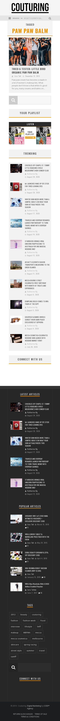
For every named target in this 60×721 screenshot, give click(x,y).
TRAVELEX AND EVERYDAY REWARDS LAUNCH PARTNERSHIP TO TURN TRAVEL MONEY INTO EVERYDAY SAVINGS (37, 224)
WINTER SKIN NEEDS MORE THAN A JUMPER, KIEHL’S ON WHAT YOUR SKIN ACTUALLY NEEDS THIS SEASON (37, 203)
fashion (14, 620)
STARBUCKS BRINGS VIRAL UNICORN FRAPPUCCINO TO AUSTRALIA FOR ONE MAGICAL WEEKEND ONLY (35, 245)
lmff (39, 626)
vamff (13, 656)
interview (15, 626)
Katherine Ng (32, 174)
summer (30, 650)
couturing (36, 614)
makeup (14, 632)
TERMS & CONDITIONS (30, 716)
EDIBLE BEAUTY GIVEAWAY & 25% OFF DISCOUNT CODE (36, 553)
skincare (15, 644)
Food (42, 620)
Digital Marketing (34, 706)
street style (16, 650)
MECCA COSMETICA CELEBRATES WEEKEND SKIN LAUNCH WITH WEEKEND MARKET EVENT (36, 338)
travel (42, 650)
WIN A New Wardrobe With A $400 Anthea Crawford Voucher (37, 585)
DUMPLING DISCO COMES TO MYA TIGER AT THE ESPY (36, 302)
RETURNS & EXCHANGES (23, 714)
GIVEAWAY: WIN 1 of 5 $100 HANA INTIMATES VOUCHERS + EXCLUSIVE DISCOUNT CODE (36, 518)
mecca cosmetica (19, 638)
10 (44, 577)
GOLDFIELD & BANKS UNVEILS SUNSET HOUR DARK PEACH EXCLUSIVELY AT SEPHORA (35, 320)
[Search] (50, 18)
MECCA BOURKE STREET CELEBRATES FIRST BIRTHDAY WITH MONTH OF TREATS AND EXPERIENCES (35, 284)
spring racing (30, 644)
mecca (38, 632)
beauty (24, 614)
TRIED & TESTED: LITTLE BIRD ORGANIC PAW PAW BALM (28, 70)
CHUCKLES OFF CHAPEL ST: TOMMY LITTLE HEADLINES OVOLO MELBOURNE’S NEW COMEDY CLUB (37, 168)
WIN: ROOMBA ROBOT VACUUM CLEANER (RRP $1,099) (36, 569)
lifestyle (28, 626)
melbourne (37, 638)
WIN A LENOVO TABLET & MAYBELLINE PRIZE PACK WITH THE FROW (37, 537)
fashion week (29, 620)
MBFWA (26, 632)
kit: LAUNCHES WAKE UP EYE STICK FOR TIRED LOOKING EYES (37, 184)
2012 (13, 614)
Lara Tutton (31, 590)
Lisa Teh (18, 76)
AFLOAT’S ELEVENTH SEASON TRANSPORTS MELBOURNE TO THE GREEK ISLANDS (37, 265)
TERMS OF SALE (41, 714)
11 (28, 527)
